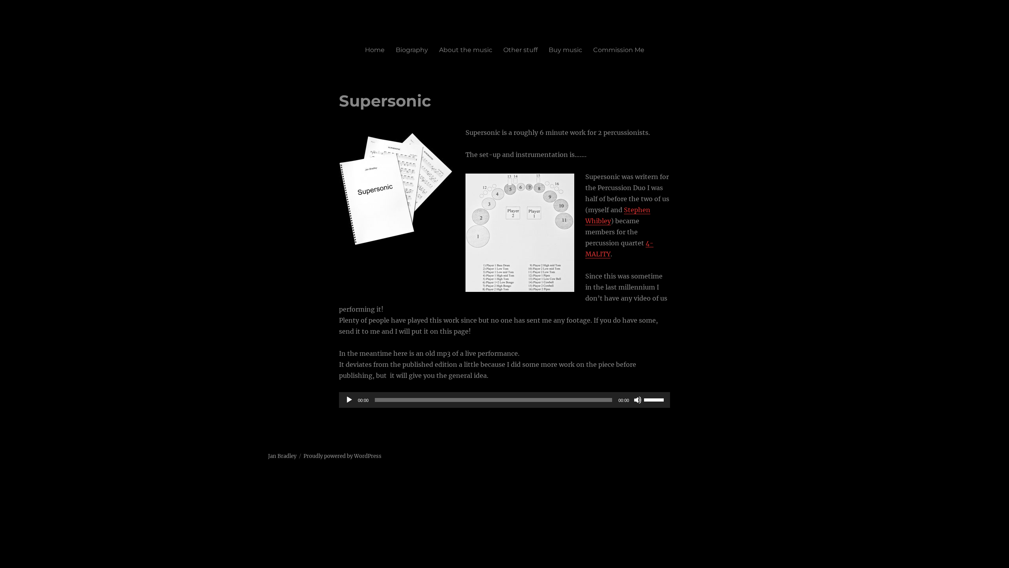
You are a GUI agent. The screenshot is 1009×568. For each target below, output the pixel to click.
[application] (504, 400)
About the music (465, 50)
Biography (412, 50)
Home (375, 50)
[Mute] (638, 400)
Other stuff (520, 50)
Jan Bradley (282, 456)
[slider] (655, 399)
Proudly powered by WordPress (342, 456)
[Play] (349, 400)
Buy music (565, 50)
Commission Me (618, 50)
